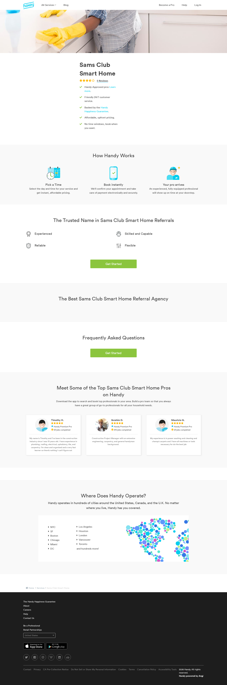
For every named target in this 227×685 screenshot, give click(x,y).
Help (184, 4)
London (83, 535)
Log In (197, 4)
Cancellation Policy (146, 669)
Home (31, 588)
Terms (132, 669)
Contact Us (28, 618)
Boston (54, 535)
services (40, 588)
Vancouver (84, 539)
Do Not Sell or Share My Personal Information (93, 669)
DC (52, 548)
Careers (27, 609)
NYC (52, 527)
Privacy (37, 669)
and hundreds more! (88, 548)
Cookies (122, 669)
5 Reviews (102, 80)
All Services (48, 4)
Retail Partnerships (32, 629)
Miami (53, 544)
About (26, 605)
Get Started (113, 264)
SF (51, 531)
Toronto (83, 544)
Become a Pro (166, 4)
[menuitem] (49, 5)
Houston (83, 531)
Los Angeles (85, 526)
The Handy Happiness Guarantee (39, 601)
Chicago (54, 539)
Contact (27, 669)
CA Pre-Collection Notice (56, 669)
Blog (65, 4)
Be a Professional (31, 625)
